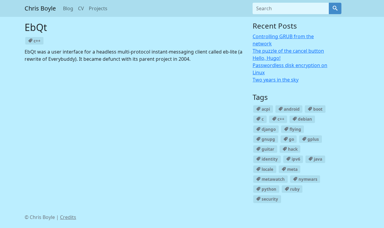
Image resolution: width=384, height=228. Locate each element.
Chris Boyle (40, 8)
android (291, 109)
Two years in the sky (275, 79)
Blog (68, 8)
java (317, 159)
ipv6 (295, 159)
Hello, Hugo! (266, 58)
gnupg (267, 139)
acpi (265, 109)
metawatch (272, 179)
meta (292, 169)
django (268, 129)
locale (266, 169)
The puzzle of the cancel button (288, 51)
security (269, 199)
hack (292, 149)
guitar (267, 149)
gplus (312, 139)
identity (269, 159)
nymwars (307, 179)
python (268, 189)
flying (294, 129)
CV (81, 8)
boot (317, 109)
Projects (98, 8)
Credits (68, 217)
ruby (294, 189)
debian (304, 119)
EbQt (36, 27)
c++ (36, 41)
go (291, 139)
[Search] (335, 8)
